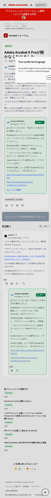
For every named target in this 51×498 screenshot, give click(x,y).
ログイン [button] (22, 71)
